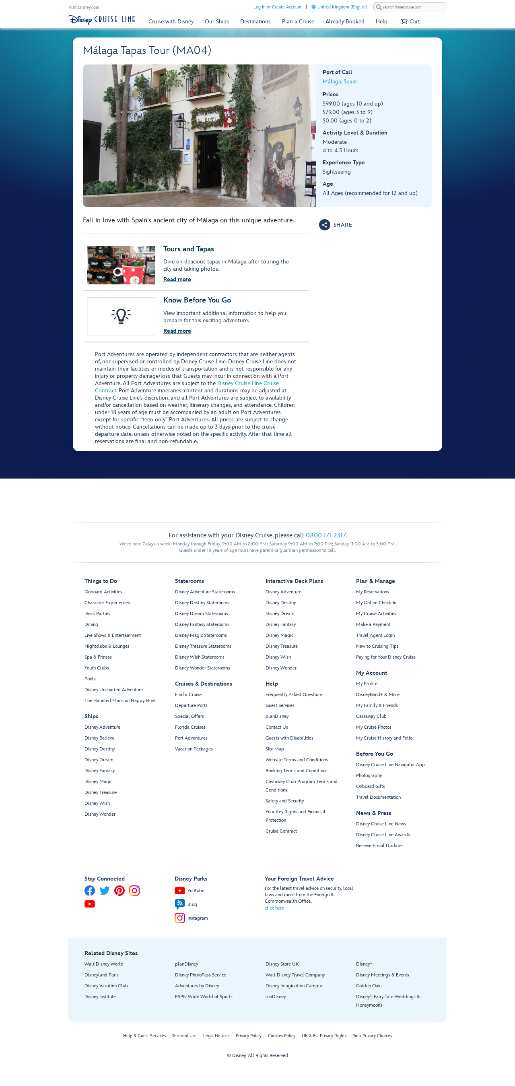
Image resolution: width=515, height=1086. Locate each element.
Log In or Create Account (277, 7)
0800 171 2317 (326, 535)
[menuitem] (313, 6)
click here (274, 908)
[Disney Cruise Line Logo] (101, 20)
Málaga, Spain (340, 81)
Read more (177, 279)
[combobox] (410, 7)
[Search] (379, 7)
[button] (409, 22)
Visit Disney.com (83, 7)
